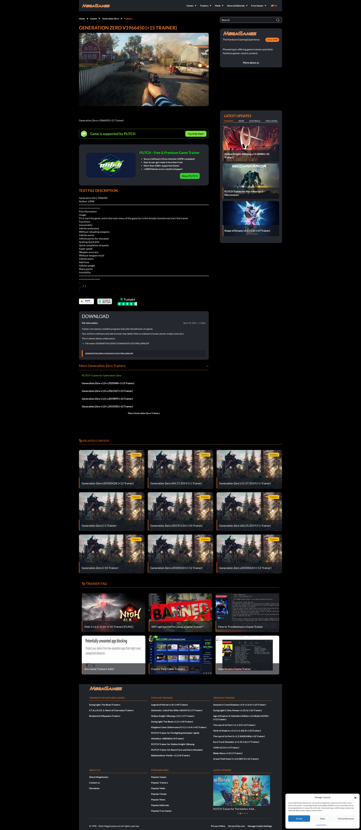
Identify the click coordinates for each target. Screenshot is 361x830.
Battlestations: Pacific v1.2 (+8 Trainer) (170, 755)
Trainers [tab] (228, 121)
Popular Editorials (160, 805)
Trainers (128, 18)
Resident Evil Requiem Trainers (104, 716)
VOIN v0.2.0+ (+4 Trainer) (226, 747)
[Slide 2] (240, 813)
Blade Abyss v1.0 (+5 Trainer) (227, 753)
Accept (299, 818)
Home (82, 18)
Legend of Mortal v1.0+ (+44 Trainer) (169, 704)
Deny (322, 818)
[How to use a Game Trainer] (247, 654)
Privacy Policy (218, 826)
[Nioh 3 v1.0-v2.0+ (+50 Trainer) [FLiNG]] (113, 612)
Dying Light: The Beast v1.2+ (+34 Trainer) (172, 721)
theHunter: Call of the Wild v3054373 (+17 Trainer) (176, 710)
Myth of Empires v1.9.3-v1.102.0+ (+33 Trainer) (237, 730)
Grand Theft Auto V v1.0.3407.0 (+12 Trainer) (236, 758)
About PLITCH (190, 175)
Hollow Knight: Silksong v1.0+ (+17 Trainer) (172, 716)
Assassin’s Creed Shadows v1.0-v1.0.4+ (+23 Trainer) (239, 704)
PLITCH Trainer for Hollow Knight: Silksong (172, 744)
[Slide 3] (242, 813)
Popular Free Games (161, 810)
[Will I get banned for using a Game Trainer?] (180, 612)
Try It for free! (196, 133)
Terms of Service (236, 826)
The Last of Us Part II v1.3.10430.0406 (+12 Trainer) (239, 736)
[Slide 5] (247, 813)
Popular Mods (158, 788)
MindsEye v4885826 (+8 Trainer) (167, 738)
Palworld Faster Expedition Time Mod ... (235, 808)
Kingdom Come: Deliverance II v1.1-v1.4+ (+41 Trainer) (178, 727)
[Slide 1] (238, 813)
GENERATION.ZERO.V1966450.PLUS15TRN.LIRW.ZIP (109, 354)
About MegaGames (98, 777)
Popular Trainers (159, 782)
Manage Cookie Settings (260, 826)
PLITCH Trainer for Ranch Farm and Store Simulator (177, 749)
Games (93, 18)
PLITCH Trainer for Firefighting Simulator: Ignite (175, 732)
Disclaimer (94, 788)
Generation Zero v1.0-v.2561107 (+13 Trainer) (107, 390)
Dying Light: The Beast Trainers (104, 704)
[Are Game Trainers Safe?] (113, 654)
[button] (355, 797)
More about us (251, 62)
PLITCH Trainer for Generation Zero (101, 375)
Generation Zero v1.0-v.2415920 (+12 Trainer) (107, 406)
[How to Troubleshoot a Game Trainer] (247, 612)
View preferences (346, 818)
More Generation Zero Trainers (144, 413)
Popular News (158, 799)
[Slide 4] (245, 813)
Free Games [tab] (271, 121)
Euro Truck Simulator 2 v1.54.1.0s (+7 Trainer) (236, 741)
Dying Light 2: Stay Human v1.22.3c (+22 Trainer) (237, 710)
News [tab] (241, 121)
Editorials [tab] (254, 121)
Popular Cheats (159, 794)
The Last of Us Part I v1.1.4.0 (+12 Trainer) (234, 725)
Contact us (94, 782)
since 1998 (272, 39)
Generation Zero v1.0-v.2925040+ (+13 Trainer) (108, 383)
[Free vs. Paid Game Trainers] (180, 654)
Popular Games (158, 777)
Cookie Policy (321, 825)
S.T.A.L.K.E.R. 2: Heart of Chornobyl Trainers (111, 710)
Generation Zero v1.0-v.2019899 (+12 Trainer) (107, 398)
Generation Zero (110, 18)
